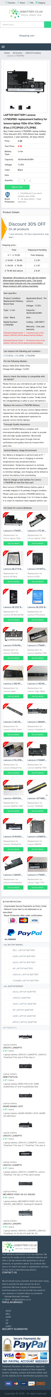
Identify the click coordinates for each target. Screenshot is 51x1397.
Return (22, 3)
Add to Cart (17, 187)
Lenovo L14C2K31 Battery (17, 721)
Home (7, 53)
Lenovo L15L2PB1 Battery (17, 760)
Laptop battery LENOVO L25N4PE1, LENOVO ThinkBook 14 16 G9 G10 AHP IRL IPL (24, 1232)
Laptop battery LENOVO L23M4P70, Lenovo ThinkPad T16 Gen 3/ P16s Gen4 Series (24, 1173)
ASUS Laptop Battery (24, 962)
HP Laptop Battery (22, 968)
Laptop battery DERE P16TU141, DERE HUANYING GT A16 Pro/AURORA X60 (21, 1085)
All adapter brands (13, 986)
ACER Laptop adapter (24, 1016)
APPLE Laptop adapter (24, 1022)
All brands (17, 53)
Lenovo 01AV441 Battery (17, 836)
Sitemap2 (16, 1296)
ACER (8, 1317)
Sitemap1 (8, 1296)
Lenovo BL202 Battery (15, 607)
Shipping (41, 3)
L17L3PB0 (19, 355)
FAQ (31, 3)
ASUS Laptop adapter (24, 991)
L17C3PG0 (8, 355)
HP (6, 1323)
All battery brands (13, 945)
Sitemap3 (25, 1296)
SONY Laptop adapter (24, 1004)
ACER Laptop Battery (23, 956)
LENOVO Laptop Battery (25, 974)
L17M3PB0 (30, 355)
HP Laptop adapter (22, 1010)
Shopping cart (26, 35)
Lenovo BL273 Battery (15, 568)
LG (6, 1320)
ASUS (8, 1311)
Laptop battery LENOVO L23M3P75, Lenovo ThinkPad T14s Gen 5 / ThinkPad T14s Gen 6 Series (24, 1144)
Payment (11, 3)
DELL (7, 1314)
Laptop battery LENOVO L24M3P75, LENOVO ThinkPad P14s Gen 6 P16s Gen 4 (24, 1056)
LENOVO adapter (21, 998)
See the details (13, 543)
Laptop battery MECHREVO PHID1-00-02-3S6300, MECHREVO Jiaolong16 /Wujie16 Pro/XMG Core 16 (23, 1203)
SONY (8, 1326)
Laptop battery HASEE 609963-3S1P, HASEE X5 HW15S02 (24, 1114)
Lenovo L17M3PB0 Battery (18, 530)
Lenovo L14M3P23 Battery (18, 874)
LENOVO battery (33, 53)
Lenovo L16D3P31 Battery (17, 683)
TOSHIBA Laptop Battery (25, 980)
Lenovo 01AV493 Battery (17, 645)
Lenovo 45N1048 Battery (17, 798)
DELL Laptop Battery (23, 950)
